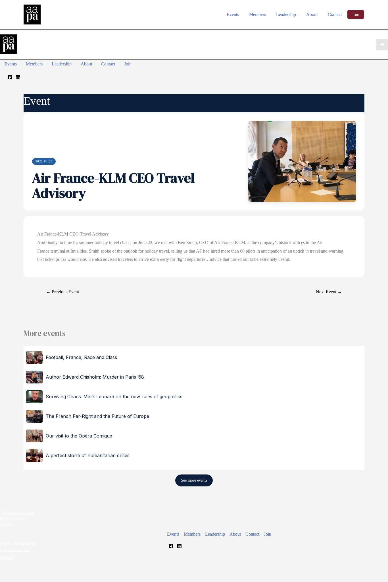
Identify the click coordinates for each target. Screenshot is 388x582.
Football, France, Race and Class (81, 357)
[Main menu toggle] (382, 44)
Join (267, 534)
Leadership (215, 534)
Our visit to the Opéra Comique (79, 436)
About (235, 534)
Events (173, 534)
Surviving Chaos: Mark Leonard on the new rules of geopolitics (114, 396)
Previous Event (62, 291)
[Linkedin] (18, 77)
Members (192, 534)
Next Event (329, 291)
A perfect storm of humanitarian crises (88, 455)
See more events (194, 480)
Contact (252, 534)
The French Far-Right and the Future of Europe (97, 416)
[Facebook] (9, 77)
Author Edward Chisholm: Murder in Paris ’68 (95, 377)
